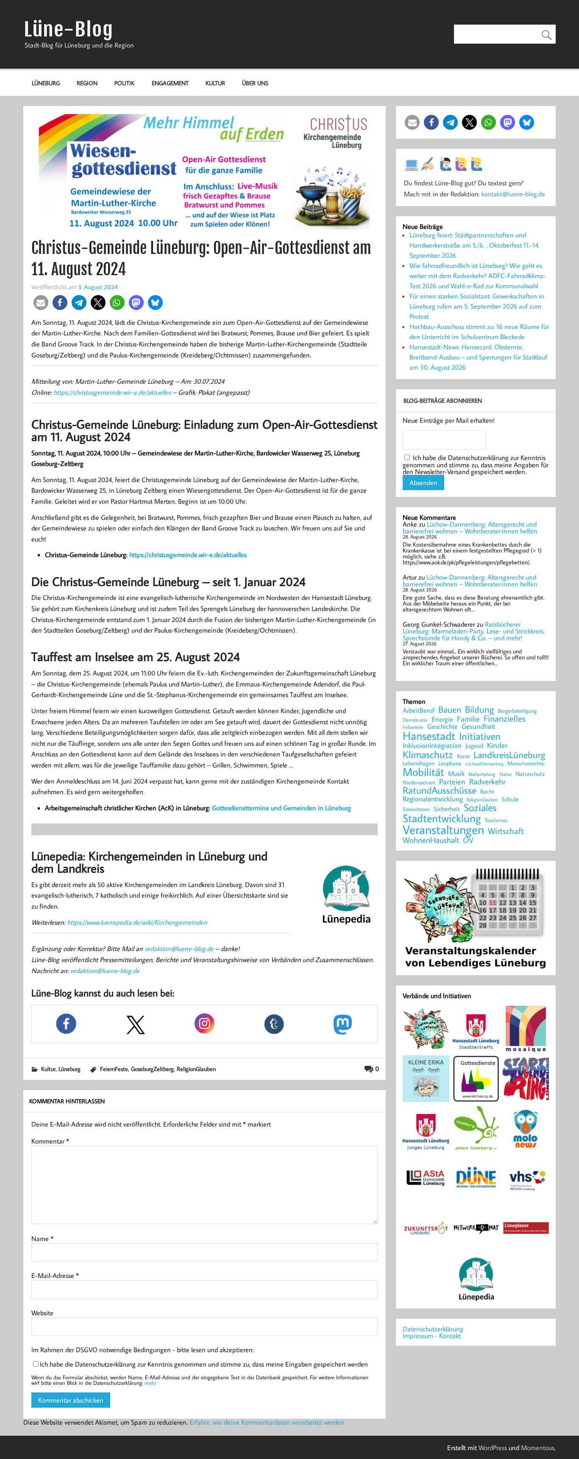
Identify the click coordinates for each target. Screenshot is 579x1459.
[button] (40, 302)
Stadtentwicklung (442, 818)
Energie (442, 719)
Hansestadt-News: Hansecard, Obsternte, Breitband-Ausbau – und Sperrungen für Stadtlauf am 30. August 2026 (478, 357)
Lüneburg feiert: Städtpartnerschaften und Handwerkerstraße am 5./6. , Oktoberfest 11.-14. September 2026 (474, 245)
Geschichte (442, 726)
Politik (124, 83)
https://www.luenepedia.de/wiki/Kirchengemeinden (137, 922)
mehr (150, 1382)
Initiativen (480, 736)
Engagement (170, 83)
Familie (468, 719)
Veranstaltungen (443, 829)
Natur (505, 774)
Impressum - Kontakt (432, 1335)
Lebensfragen (418, 763)
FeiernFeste (114, 1069)
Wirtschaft (506, 830)
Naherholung (481, 773)
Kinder (497, 745)
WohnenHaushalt (431, 840)
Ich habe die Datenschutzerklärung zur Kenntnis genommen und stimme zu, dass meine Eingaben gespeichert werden (204, 1364)
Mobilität (423, 772)
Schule (509, 799)
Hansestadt (429, 736)
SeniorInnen (416, 809)
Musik (456, 773)
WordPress (493, 1447)
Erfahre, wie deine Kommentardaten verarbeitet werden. (267, 1422)
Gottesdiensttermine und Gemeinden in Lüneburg (281, 807)
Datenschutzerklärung (433, 1329)
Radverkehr (487, 781)
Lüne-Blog (68, 29)
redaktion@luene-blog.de (179, 948)
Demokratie (415, 720)
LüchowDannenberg (484, 763)
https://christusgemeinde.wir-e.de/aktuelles (112, 392)
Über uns (255, 83)
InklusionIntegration (432, 745)
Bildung (479, 709)
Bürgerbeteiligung (517, 711)
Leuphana (450, 763)
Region (87, 83)
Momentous (537, 1447)
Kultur (215, 83)
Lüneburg (46, 83)
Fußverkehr (413, 727)
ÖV (468, 840)
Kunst (463, 756)
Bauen (449, 710)
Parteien (452, 781)
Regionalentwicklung (433, 799)
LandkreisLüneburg (509, 755)
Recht (487, 792)
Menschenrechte (525, 763)
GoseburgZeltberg (152, 1069)
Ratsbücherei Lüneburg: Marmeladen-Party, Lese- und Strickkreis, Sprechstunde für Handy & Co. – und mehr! (474, 631)
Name (42, 1238)
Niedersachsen (419, 782)
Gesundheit (478, 726)
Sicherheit (447, 809)
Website (42, 1312)
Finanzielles (505, 718)
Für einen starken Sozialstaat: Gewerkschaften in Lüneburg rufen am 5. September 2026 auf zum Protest (476, 306)
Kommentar (50, 1141)
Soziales (480, 807)
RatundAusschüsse (439, 790)
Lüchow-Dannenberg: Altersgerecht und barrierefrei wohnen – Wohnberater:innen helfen (470, 527)
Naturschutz (530, 774)
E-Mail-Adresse (55, 1275)
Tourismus (495, 820)
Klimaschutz (428, 754)
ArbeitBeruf (418, 710)
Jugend (474, 746)
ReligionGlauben (196, 1069)
